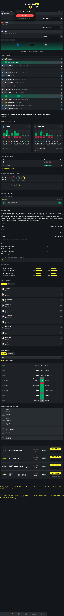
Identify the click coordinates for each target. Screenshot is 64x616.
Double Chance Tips (36, 30)
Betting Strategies (51, 44)
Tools (52, 8)
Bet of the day (43, 8)
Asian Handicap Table (51, 26)
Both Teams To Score (23, 487)
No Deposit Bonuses (60, 29)
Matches (28, 9)
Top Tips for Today (36, 19)
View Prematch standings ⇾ (8, 168)
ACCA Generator (52, 20)
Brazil (6, 40)
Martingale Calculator (52, 33)
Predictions (35, 9)
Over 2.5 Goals (7, 489)
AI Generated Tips (51, 38)
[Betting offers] (30, 7)
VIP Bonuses (60, 23)
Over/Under (36, 40)
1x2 (16, 487)
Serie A (12, 40)
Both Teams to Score (36, 24)
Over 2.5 (36, 43)
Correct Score (36, 51)
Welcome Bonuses (60, 35)
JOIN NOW (25, 16)
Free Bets (60, 18)
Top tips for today (10, 487)
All (2, 40)
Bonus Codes (60, 14)
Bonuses (60, 9)
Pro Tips (2, 487)
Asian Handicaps (36, 35)
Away (11, 360)
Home (6, 360)
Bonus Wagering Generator (52, 14)
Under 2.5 (36, 47)
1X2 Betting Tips (36, 14)
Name (2, 233)
